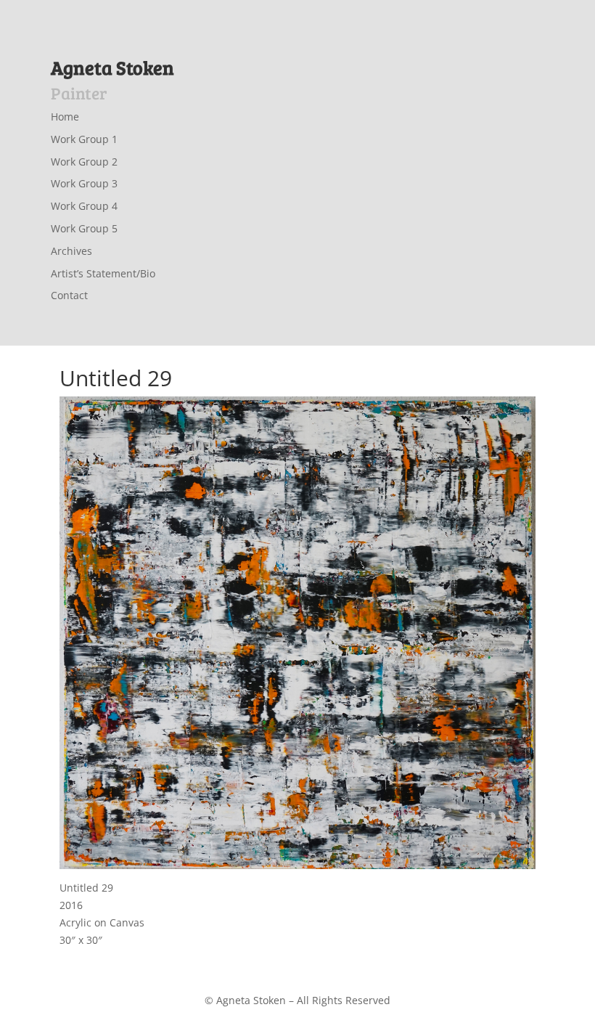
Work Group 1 (84, 139)
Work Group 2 (84, 161)
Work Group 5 (84, 228)
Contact (69, 295)
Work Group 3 (84, 183)
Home (65, 116)
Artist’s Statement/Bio (103, 273)
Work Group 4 (84, 206)
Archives (71, 251)
